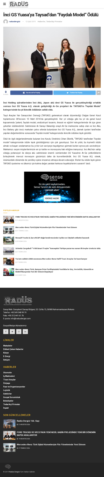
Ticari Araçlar (9, 380)
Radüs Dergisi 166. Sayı (28, 421)
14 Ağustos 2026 (22, 220)
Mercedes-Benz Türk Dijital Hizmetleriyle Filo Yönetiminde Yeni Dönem (46, 227)
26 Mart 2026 (21, 275)
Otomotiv (7, 372)
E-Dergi (6, 356)
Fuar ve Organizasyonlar (14, 387)
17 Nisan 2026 (22, 262)
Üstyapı (6, 383)
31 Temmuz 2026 (22, 231)
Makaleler (7, 346)
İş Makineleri (9, 376)
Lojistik (6, 390)
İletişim (6, 360)
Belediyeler (8, 401)
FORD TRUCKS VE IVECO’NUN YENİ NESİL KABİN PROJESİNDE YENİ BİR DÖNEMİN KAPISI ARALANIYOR (57, 217)
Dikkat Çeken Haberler (13, 349)
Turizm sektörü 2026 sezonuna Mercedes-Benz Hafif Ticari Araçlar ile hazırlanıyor (51, 259)
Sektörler (7, 394)
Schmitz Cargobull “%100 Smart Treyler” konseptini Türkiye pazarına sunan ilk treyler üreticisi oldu (57, 248)
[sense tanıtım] (7, 468)
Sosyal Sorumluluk (11, 397)
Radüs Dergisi (14, 472)
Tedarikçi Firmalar (54, 22)
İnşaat (6, 408)
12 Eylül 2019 (30, 22)
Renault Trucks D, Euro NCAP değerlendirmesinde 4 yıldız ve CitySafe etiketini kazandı (52, 238)
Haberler (42, 22)
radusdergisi (14, 22)
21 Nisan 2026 (22, 252)
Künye (6, 353)
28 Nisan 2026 (22, 241)
